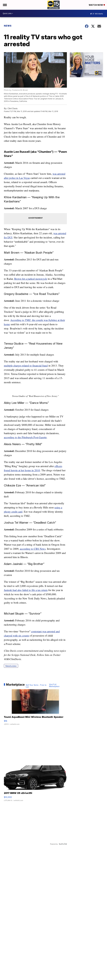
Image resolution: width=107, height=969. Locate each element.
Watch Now (96, 5)
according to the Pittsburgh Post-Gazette (25, 437)
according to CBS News (33, 548)
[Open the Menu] (4, 5)
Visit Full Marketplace (54, 685)
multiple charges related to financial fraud (26, 365)
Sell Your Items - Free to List (36, 686)
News (8, 25)
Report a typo (11, 666)
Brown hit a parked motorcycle (30, 278)
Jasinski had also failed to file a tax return (26, 590)
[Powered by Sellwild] (63, 844)
